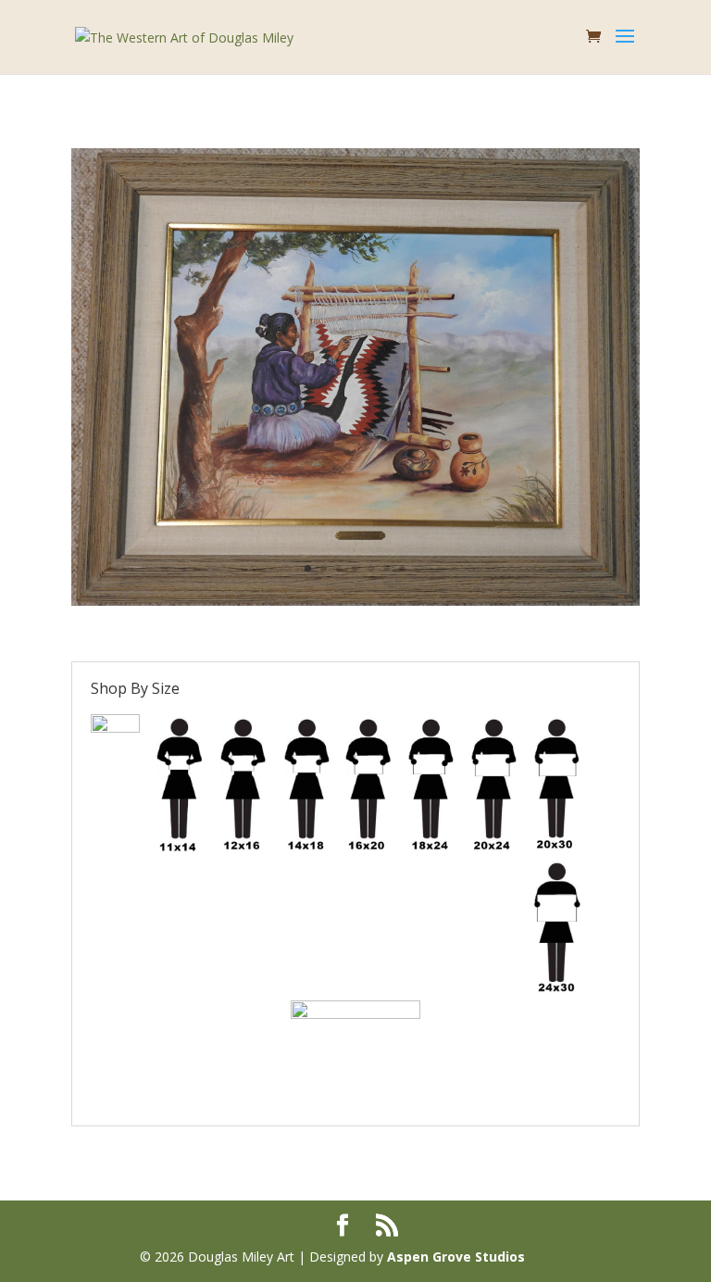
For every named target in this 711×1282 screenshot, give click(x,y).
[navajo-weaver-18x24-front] (355, 601)
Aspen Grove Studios (456, 1256)
